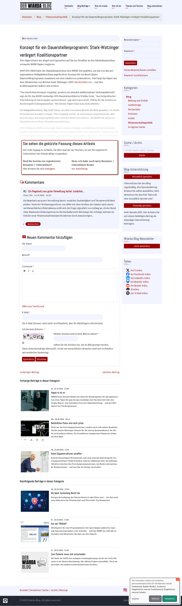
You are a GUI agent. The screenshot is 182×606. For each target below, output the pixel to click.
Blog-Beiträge (83, 5)
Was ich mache (101, 5)
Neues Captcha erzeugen (23, 343)
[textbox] (69, 287)
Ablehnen (155, 599)
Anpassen (135, 599)
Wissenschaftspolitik (56, 17)
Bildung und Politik (138, 100)
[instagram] (125, 590)
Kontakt (24, 590)
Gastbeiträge (134, 105)
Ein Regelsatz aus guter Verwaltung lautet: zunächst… (56, 191)
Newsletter (35, 590)
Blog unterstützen (154, 5)
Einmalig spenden (142, 205)
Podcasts (132, 113)
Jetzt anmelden (142, 246)
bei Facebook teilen (141, 274)
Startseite (69, 5)
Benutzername (131, 39)
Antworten (33, 224)
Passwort (128, 51)
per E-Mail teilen (139, 293)
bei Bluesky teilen (140, 281)
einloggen (50, 168)
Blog (39, 17)
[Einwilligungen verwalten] (5, 601)
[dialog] (155, 591)
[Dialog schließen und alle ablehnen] (178, 579)
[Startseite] (36, 5)
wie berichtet (81, 82)
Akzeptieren (169, 599)
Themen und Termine (134, 5)
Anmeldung (82, 168)
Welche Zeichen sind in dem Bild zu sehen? (75, 334)
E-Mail (25, 312)
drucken (135, 289)
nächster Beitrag (111, 372)
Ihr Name (27, 243)
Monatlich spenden (142, 176)
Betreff (26, 255)
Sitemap (63, 590)
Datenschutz (129, 600)
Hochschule (134, 109)
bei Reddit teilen (139, 285)
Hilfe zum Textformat (33, 306)
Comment (27, 266)
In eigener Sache (136, 127)
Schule (131, 118)
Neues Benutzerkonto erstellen (140, 70)
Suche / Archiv (50, 590)
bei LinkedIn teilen (140, 278)
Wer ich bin (116, 5)
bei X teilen (136, 270)
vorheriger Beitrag (29, 372)
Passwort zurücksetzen (136, 75)
